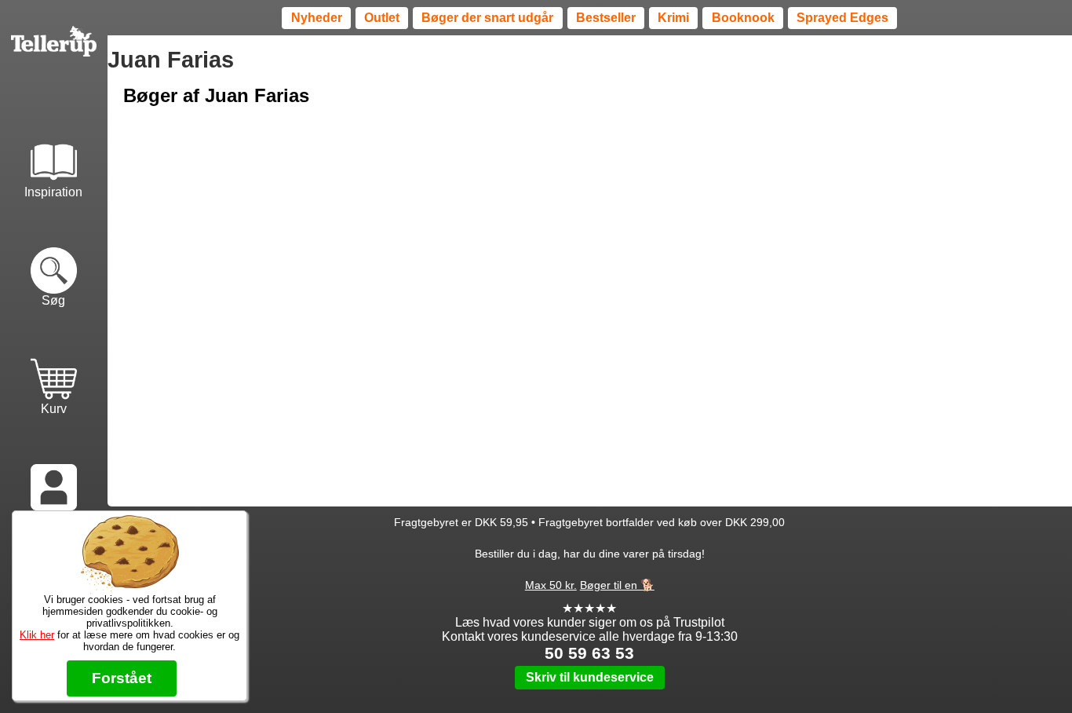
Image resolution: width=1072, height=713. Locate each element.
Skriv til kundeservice (590, 677)
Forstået (121, 678)
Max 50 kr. (551, 585)
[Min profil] (54, 471)
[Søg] (54, 255)
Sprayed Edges (842, 17)
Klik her (37, 635)
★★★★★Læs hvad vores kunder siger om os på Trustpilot (589, 615)
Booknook (743, 17)
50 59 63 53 (589, 653)
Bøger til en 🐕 (617, 585)
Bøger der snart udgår (487, 17)
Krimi (673, 17)
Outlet (381, 17)
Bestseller (606, 17)
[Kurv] (54, 363)
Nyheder (316, 17)
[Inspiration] (54, 146)
